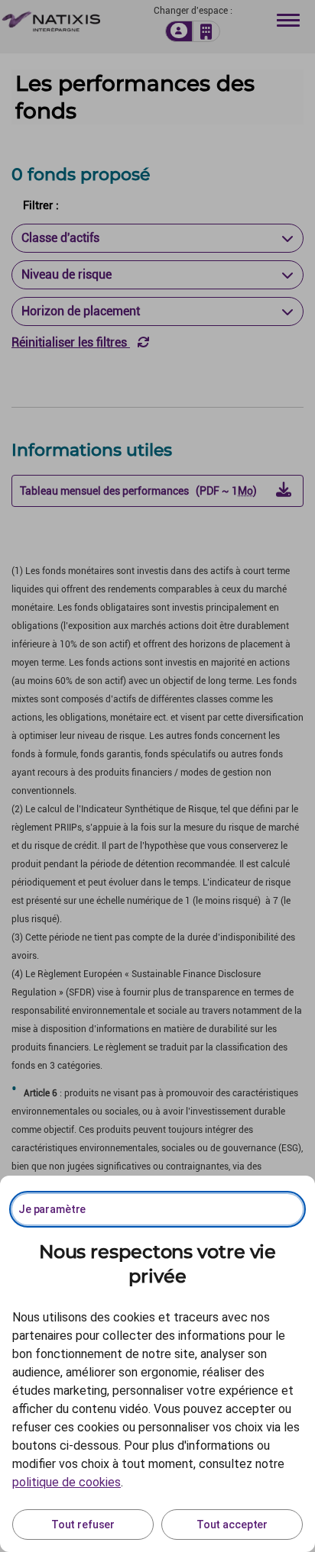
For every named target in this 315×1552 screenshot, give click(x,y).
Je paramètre (52, 1209)
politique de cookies (66, 1482)
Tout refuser (83, 1524)
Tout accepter (232, 1524)
